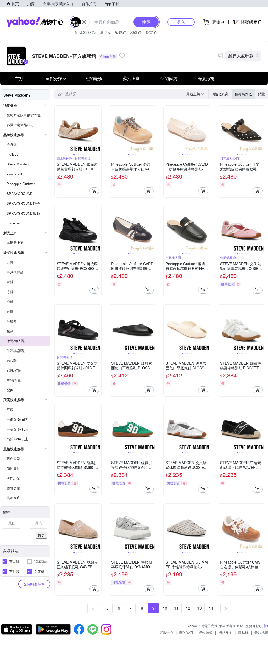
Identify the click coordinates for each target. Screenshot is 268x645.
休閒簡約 (168, 78)
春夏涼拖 (206, 78)
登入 (181, 22)
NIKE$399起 (85, 32)
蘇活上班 (131, 78)
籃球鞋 (120, 32)
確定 (41, 535)
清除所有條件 (34, 583)
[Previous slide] (58, 129)
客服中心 (166, 632)
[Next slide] (97, 129)
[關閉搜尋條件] (84, 22)
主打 (19, 78)
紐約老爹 (94, 78)
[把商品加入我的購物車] (94, 190)
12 (188, 608)
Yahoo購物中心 (34, 22)
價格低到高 (219, 93)
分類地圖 (261, 632)
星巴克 (105, 32)
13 (199, 608)
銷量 (261, 93)
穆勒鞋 (135, 32)
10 (165, 608)
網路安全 (225, 632)
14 (211, 608)
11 (176, 608)
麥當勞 (151, 32)
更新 (263, 625)
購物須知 (206, 632)
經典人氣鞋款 (241, 56)
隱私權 (243, 632)
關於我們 (186, 632)
